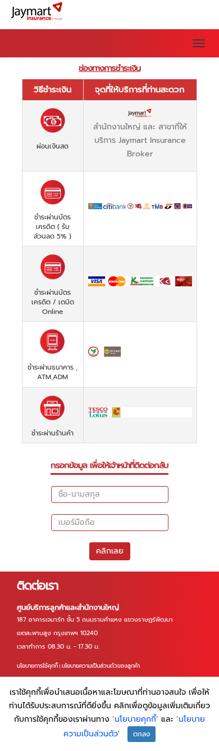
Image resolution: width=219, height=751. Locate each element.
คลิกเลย (110, 551)
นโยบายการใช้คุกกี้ (37, 666)
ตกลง (141, 734)
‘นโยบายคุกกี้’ (136, 719)
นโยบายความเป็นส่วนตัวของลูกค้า (101, 666)
